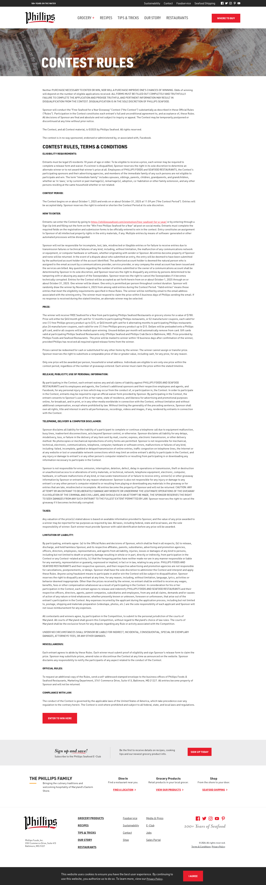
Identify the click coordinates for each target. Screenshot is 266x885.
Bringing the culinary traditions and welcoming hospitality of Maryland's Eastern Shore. (68, 786)
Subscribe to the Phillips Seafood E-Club (78, 756)
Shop (213, 778)
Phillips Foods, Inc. (34, 840)
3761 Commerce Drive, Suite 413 (40, 843)
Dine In (123, 778)
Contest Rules (87, 62)
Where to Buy (226, 18)
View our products (168, 789)
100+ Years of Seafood (204, 826)
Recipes (106, 18)
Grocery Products (168, 778)
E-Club (150, 825)
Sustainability (152, 3)
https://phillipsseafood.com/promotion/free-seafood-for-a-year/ (129, 221)
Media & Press (154, 818)
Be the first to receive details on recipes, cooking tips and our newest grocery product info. (147, 752)
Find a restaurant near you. (123, 782)
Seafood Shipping (205, 3)
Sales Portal (153, 840)
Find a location (123, 789)
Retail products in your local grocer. (168, 782)
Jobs (149, 832)
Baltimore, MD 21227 (35, 846)
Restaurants (177, 18)
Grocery (84, 18)
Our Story (152, 18)
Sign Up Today (199, 752)
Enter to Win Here (60, 718)
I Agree (193, 876)
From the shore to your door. (214, 782)
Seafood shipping (213, 789)
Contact (168, 3)
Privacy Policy (218, 846)
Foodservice (183, 3)
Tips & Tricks (128, 18)
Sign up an (71, 751)
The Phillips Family (50, 778)
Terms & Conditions (201, 846)
